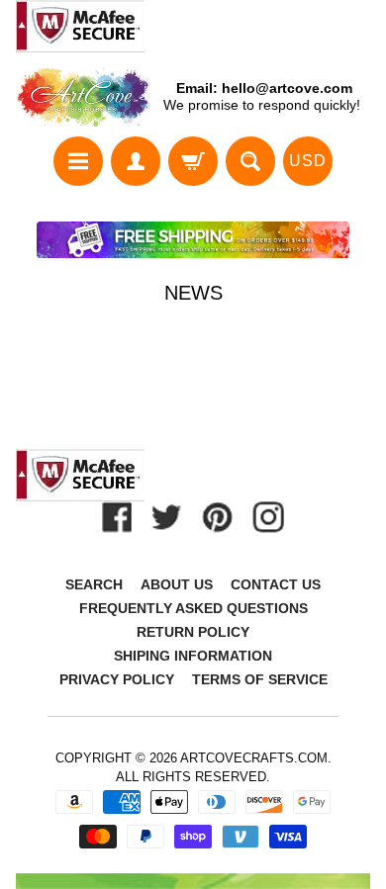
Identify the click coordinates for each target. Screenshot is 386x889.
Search (94, 584)
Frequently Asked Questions (193, 608)
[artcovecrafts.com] (84, 97)
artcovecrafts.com (254, 758)
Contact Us (276, 584)
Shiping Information (193, 656)
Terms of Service (260, 679)
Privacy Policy (116, 679)
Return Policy (193, 632)
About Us (177, 584)
